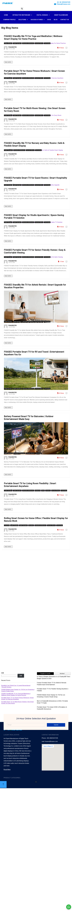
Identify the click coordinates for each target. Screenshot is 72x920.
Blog (55, 19)
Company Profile (9, 19)
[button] (22, 8)
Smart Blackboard (61, 15)
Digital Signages (17, 43)
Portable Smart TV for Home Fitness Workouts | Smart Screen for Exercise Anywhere (17, 698)
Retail (43, 490)
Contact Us (64, 19)
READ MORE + (8, 62)
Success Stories (37, 19)
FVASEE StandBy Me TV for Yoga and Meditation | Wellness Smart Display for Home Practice (16, 694)
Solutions (22, 19)
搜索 (2, 673)
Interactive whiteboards (28, 43)
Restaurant (37, 490)
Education (31, 525)
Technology (47, 43)
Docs (49, 19)
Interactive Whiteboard (21, 15)
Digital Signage (42, 15)
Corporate (6, 525)
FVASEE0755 (12, 47)
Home (6, 15)
